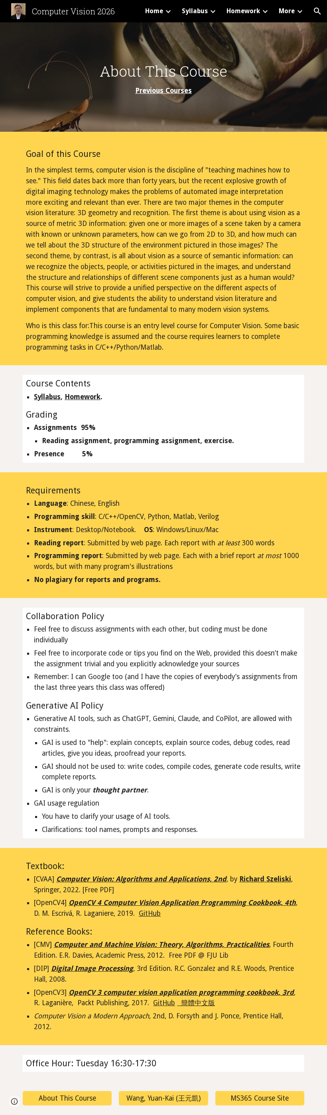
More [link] (287, 11)
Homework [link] (243, 11)
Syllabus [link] (195, 11)
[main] (163, 79)
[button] (317, 11)
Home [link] (154, 11)
